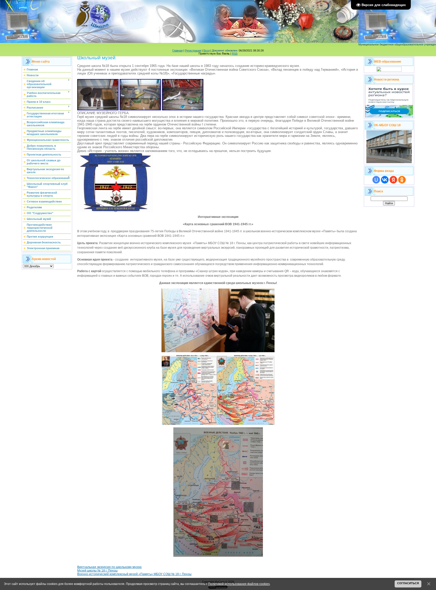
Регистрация (193, 50)
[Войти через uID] (376, 180)
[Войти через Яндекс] (393, 180)
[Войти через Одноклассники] (402, 180)
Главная (177, 50)
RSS (234, 53)
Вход (206, 50)
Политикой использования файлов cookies (239, 583)
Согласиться (408, 583)
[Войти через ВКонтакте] (385, 180)
